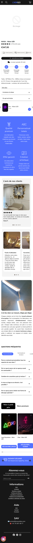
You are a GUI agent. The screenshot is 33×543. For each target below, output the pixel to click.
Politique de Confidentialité (16, 496)
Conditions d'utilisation (16, 495)
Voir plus (4, 88)
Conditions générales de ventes (16, 498)
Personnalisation (7, 354)
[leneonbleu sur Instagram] (20, 535)
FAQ (16, 487)
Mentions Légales (16, 491)
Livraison (16, 489)
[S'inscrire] (28, 478)
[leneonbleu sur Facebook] (14, 535)
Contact (16, 510)
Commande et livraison (21, 354)
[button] (13, 224)
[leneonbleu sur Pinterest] (17, 535)
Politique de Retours (16, 493)
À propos (16, 512)
